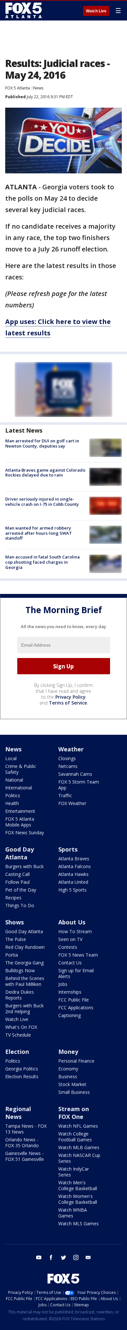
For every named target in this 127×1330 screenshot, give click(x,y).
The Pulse (15, 939)
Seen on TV (70, 939)
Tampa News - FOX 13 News (26, 1129)
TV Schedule (18, 1035)
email (88, 1257)
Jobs (62, 984)
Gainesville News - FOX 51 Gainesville (24, 1156)
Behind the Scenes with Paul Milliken (24, 981)
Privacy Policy (70, 697)
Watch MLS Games (78, 1223)
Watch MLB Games (78, 1147)
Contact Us (70, 963)
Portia (11, 955)
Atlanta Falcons (74, 866)
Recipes (13, 897)
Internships (69, 992)
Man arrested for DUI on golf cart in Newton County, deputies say (42, 443)
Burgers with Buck (24, 866)
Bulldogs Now (20, 970)
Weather (71, 749)
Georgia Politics (21, 1069)
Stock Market (72, 1084)
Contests (67, 947)
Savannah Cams (75, 774)
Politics (12, 795)
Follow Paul (17, 882)
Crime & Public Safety (20, 769)
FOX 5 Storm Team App (78, 785)
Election (17, 1051)
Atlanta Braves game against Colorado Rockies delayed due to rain (45, 472)
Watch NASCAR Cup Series (79, 1158)
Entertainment (20, 811)
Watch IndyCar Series (73, 1172)
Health (12, 803)
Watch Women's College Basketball (77, 1199)
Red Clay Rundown (25, 947)
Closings (67, 758)
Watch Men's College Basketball (77, 1185)
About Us (71, 922)
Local (11, 758)
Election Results (21, 1076)
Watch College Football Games (75, 1137)
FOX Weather (72, 803)
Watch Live (96, 11)
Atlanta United (73, 882)
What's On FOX (21, 1027)
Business (67, 1076)
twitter (63, 1257)
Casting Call (17, 874)
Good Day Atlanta (19, 853)
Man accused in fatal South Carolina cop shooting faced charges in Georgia (42, 562)
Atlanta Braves (73, 858)
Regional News (18, 1113)
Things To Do (19, 905)
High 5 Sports (72, 890)
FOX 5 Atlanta (17, 88)
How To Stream (75, 931)
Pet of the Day (20, 890)
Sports (68, 849)
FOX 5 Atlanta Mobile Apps (19, 822)
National (14, 780)
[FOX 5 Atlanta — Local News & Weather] (24, 10)
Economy (68, 1069)
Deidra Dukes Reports (19, 995)
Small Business (74, 1092)
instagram (76, 1257)
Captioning (69, 1015)
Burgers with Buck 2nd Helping (24, 1008)
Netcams (68, 766)
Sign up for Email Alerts (76, 973)
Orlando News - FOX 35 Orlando (22, 1142)
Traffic (65, 795)
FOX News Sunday (24, 832)
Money (68, 1051)
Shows (14, 922)
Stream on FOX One (73, 1113)
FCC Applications (75, 1007)
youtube (39, 1257)
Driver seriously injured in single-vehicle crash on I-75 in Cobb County (42, 501)
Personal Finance (76, 1061)
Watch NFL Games (78, 1126)
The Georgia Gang (24, 963)
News (38, 88)
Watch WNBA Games (72, 1213)
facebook (51, 1257)
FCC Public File (73, 1000)
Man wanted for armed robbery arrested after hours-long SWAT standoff (38, 533)
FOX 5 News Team (78, 955)
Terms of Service (68, 703)
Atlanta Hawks (73, 874)
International (18, 788)
